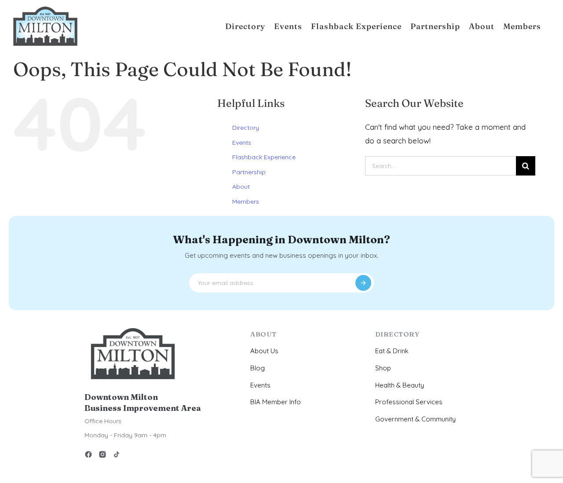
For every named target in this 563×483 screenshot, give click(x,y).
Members (245, 201)
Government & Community (415, 419)
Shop (383, 368)
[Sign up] (363, 283)
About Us (264, 351)
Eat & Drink (392, 351)
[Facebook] (88, 456)
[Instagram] (102, 456)
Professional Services (408, 402)
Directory (245, 128)
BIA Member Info (275, 402)
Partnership (249, 172)
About (241, 186)
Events (241, 142)
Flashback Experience (264, 157)
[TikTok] (117, 456)
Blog (257, 368)
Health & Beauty (399, 385)
